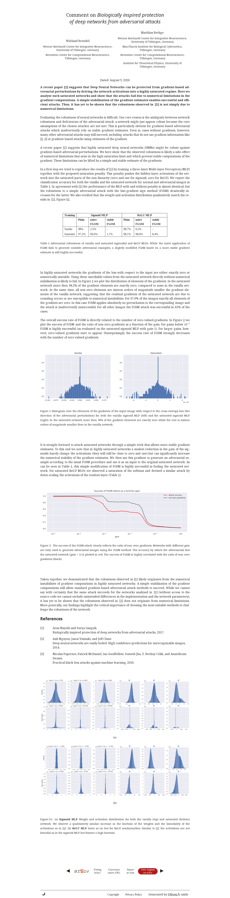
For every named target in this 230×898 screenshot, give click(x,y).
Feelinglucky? (97, 871)
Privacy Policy (133, 894)
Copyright (113, 894)
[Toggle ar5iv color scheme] (43, 894)
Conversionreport (114, 871)
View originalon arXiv (148, 871)
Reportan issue (130, 871)
